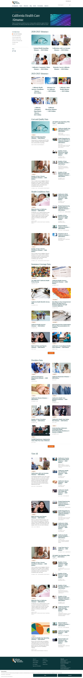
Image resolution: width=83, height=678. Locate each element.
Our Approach (15, 5)
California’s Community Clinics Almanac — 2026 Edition (41, 68)
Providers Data (15, 42)
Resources (26, 5)
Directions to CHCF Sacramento (64, 668)
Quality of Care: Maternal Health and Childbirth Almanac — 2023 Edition (64, 174)
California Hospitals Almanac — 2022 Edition (63, 632)
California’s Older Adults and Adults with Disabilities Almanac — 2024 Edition (63, 197)
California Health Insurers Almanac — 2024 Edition (38, 325)
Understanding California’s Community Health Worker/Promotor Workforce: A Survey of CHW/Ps (60, 430)
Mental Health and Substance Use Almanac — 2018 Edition (63, 641)
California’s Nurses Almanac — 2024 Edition (39, 398)
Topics (21, 5)
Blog (31, 5)
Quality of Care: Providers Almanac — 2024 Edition (64, 163)
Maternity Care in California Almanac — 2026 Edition (61, 68)
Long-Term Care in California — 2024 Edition (63, 549)
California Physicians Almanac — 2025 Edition (51, 109)
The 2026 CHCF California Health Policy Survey (40, 281)
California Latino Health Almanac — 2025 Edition (65, 89)
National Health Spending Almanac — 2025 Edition (38, 137)
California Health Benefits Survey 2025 (40, 302)
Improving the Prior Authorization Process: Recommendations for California (61, 326)
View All (13, 44)
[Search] (70, 5)
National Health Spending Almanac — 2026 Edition (41, 49)
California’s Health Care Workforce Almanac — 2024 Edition (59, 399)
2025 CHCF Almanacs (16, 35)
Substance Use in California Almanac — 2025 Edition (64, 235)
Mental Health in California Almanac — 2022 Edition (64, 227)
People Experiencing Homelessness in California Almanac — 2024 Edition (64, 208)
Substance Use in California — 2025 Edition (51, 89)
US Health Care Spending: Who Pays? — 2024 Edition (61, 122)
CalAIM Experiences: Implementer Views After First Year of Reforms (40, 440)
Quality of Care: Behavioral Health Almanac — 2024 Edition (63, 153)
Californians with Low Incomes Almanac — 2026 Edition (61, 49)
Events (34, 5)
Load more (51, 446)
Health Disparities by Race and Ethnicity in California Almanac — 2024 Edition (64, 140)
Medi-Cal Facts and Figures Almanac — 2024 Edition (38, 346)
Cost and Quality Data (16, 37)
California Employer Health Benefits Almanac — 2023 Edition (63, 609)
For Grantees (40, 5)
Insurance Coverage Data (17, 40)
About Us (46, 5)
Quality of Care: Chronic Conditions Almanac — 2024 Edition (39, 178)
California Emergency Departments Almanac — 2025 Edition (37, 111)
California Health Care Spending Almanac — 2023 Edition (64, 130)
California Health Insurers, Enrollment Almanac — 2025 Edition (38, 90)
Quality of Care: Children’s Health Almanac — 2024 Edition (63, 564)
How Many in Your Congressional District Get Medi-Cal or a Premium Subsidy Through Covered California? (61, 304)
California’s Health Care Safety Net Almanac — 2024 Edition (60, 420)
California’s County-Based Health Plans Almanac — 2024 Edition (61, 346)
